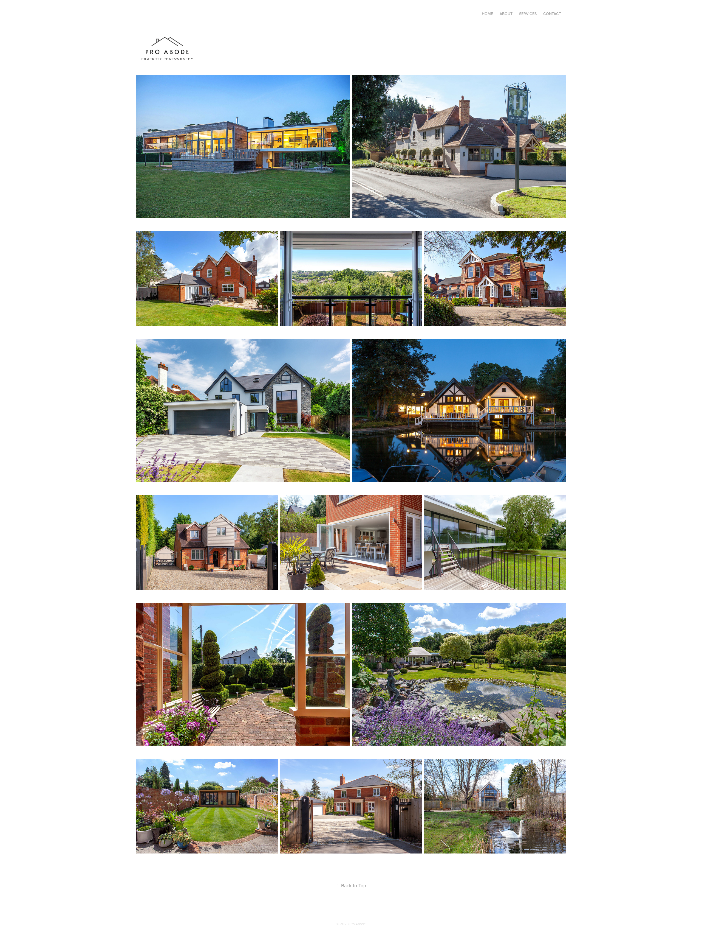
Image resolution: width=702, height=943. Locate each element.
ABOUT (506, 13)
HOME (487, 13)
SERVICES (528, 13)
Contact (552, 13)
